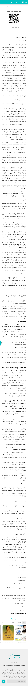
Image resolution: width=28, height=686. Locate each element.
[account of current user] (16, 2)
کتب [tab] (24, 622)
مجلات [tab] (13, 622)
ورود (7, 2)
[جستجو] (11, 2)
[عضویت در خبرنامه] (3, 681)
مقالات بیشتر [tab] (19, 622)
